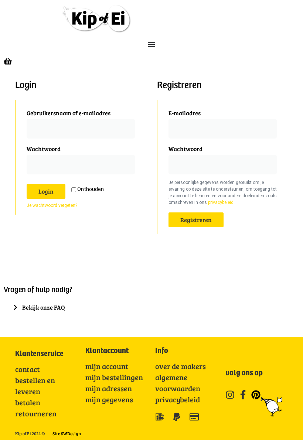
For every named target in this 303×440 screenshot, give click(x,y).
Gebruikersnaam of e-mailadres (80, 112)
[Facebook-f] (243, 394)
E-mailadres (195, 112)
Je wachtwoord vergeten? (52, 205)
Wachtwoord (55, 148)
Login (46, 191)
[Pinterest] (256, 394)
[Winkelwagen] (8, 60)
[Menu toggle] (151, 44)
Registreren (196, 220)
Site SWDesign (66, 433)
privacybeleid (221, 202)
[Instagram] (230, 394)
